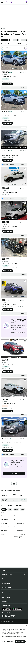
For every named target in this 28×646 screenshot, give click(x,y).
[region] (14, 635)
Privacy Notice (18, 629)
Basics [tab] (3, 509)
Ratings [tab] (16, 509)
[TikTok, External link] (3, 616)
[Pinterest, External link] (14, 616)
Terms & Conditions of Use (7, 621)
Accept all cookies (20, 641)
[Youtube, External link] (9, 616)
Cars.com (13, 632)
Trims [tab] (22, 509)
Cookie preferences (8, 641)
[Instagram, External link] (11, 616)
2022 (4, 28)
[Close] (26, 625)
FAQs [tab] (10, 509)
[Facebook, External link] (6, 616)
